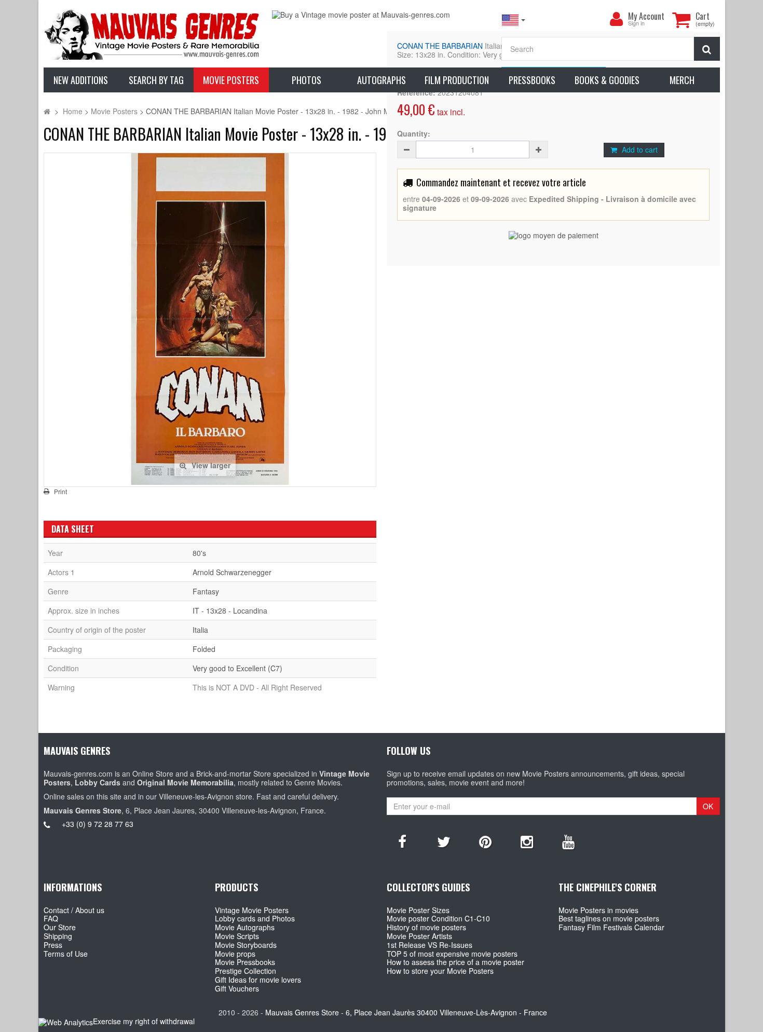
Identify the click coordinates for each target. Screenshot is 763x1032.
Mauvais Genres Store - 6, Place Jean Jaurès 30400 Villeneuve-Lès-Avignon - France (406, 1012)
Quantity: (413, 133)
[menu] (616, 19)
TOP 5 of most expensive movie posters (452, 953)
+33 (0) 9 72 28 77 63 (97, 824)
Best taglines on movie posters (608, 918)
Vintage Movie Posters (252, 910)
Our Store (60, 927)
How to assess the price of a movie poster (455, 962)
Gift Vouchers (237, 988)
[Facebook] (402, 841)
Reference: (416, 92)
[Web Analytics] (65, 1022)
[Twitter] (443, 841)
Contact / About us (74, 910)
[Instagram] (526, 841)
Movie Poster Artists (419, 936)
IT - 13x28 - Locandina (230, 610)
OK (708, 806)
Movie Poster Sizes (418, 910)
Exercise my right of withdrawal (144, 1021)
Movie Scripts (237, 936)
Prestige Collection (245, 971)
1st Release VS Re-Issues (429, 945)
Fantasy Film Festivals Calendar (611, 927)
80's (199, 553)
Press (53, 945)
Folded (204, 649)
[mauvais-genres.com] (153, 34)
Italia (200, 629)
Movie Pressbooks (245, 962)
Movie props (235, 953)
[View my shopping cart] (681, 20)
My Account (646, 16)
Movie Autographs (245, 927)
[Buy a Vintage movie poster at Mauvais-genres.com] (381, 14)
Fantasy (206, 591)
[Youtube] (568, 841)
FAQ (51, 918)
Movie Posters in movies (598, 910)
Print (60, 491)
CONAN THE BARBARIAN (440, 45)
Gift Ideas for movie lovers (258, 979)
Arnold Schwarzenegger (232, 572)
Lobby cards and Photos (255, 918)
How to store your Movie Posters (440, 971)
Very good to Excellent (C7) (237, 668)
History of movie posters (426, 927)
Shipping (58, 936)
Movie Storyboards (246, 945)
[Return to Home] (47, 111)
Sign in (636, 23)
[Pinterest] (485, 841)
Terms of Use (66, 953)
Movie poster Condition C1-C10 (438, 918)
